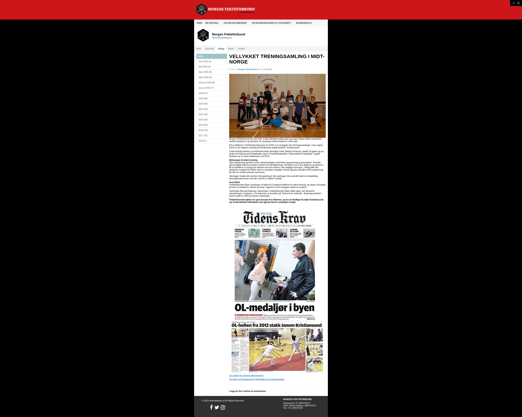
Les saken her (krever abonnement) (246, 375)
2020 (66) (203, 119)
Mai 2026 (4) (204, 67)
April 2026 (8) (205, 72)
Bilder (231, 48)
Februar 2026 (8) (206, 82)
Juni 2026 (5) (204, 61)
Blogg (221, 48)
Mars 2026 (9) (205, 77)
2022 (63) (203, 109)
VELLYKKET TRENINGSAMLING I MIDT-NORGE (276, 59)
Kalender (209, 48)
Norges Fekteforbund (247, 69)
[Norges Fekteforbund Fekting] (225, 9)
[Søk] (513, 3)
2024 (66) (203, 98)
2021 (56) (203, 114)
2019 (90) (203, 125)
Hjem (199, 23)
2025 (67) (203, 93)
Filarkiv (241, 48)
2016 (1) (202, 141)
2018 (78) (203, 130)
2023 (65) (203, 104)
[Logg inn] (518, 3)
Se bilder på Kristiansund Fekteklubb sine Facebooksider (256, 379)
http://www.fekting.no (222, 38)
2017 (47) (203, 135)
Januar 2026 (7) (206, 88)
